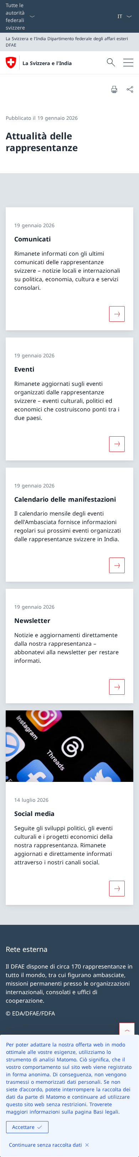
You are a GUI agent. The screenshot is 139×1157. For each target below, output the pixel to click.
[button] (127, 1030)
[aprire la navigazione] (128, 62)
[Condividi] (130, 89)
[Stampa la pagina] (114, 89)
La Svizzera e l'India (47, 63)
